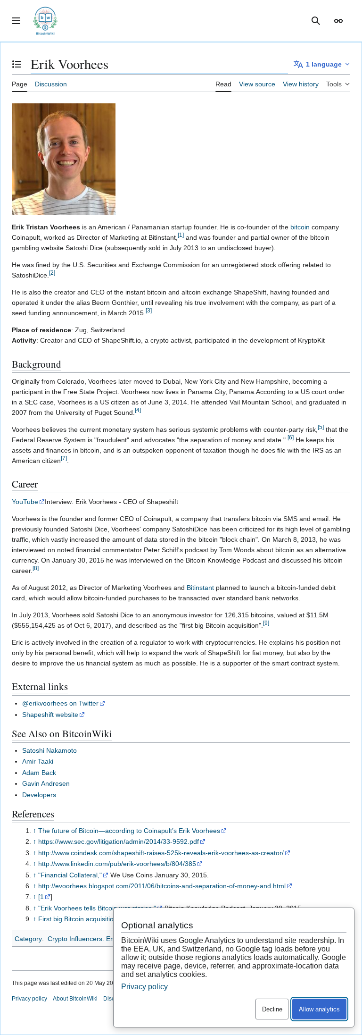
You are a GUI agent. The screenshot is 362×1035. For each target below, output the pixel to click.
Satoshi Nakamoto (49, 750)
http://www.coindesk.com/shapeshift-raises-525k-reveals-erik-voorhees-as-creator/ (161, 853)
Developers (39, 795)
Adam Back (39, 772)
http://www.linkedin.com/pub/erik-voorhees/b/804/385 (117, 863)
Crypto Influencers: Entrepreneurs (98, 938)
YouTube (25, 501)
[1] (181, 235)
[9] (266, 623)
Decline (272, 1009)
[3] (149, 310)
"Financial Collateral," (70, 875)
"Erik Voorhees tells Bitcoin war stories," (97, 908)
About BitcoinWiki (75, 998)
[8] (36, 568)
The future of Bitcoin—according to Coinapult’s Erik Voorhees (129, 830)
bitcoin (300, 227)
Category (28, 938)
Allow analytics (319, 1009)
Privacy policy (29, 998)
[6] (291, 437)
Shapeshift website (50, 714)
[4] (138, 410)
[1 (41, 896)
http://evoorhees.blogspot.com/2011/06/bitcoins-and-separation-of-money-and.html (162, 886)
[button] (16, 20)
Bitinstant (200, 587)
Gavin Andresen (46, 783)
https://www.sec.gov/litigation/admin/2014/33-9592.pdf (118, 841)
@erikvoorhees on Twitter (60, 703)
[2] (52, 272)
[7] (64, 458)
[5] (321, 427)
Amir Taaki (37, 761)
